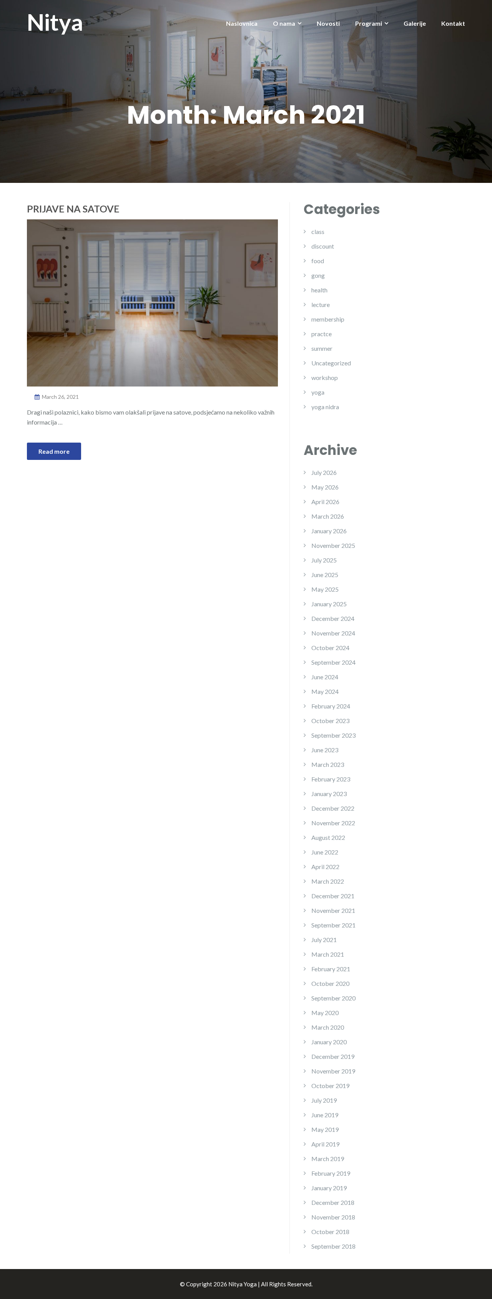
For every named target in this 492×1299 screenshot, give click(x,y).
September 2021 (333, 925)
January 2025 (329, 603)
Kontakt (453, 23)
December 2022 (332, 808)
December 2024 (332, 618)
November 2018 (333, 1217)
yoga (317, 392)
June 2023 (324, 749)
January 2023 (329, 793)
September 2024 (333, 662)
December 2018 (332, 1202)
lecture (320, 304)
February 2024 (330, 706)
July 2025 (324, 560)
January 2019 (329, 1187)
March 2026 (327, 516)
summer (321, 348)
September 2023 (333, 735)
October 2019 (330, 1085)
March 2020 (327, 1027)
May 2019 (325, 1129)
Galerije (415, 23)
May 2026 (325, 487)
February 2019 (330, 1173)
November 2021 (333, 910)
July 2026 (324, 472)
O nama (284, 23)
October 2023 (330, 720)
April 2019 (325, 1144)
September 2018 (333, 1246)
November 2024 (333, 633)
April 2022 (325, 866)
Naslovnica (242, 23)
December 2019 (332, 1056)
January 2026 (329, 530)
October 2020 (330, 983)
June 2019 (324, 1114)
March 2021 (327, 954)
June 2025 (324, 574)
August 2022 (328, 837)
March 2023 (327, 764)
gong (318, 275)
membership (327, 319)
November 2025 (333, 545)
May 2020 (325, 1012)
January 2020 (329, 1041)
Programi (368, 23)
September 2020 (333, 998)
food (317, 260)
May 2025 (325, 589)
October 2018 (330, 1231)
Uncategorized (331, 363)
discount (322, 246)
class (317, 231)
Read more (54, 451)
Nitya (55, 22)
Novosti (328, 23)
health (319, 290)
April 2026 (325, 501)
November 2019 (333, 1071)
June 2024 (324, 676)
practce (321, 333)
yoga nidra (325, 406)
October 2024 (330, 647)
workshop (324, 377)
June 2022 (324, 852)
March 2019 (327, 1158)
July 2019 (324, 1100)
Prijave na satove (73, 208)
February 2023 (330, 779)
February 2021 (330, 968)
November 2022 (333, 822)
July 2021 (324, 939)
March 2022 (327, 881)
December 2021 (332, 895)
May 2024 (325, 691)
